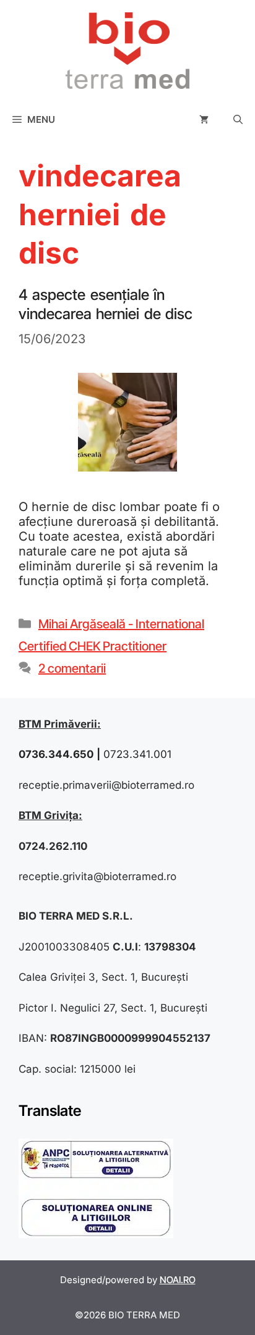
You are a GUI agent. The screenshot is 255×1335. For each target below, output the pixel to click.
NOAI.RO (178, 1280)
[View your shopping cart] (204, 119)
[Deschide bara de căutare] (238, 119)
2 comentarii (72, 668)
